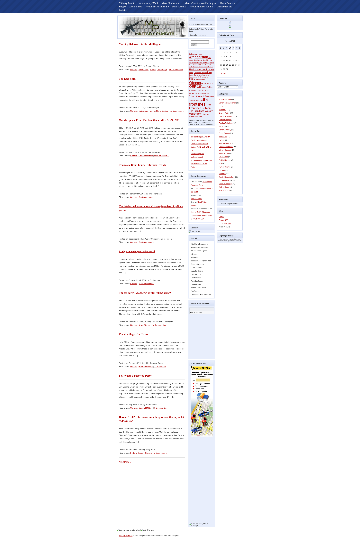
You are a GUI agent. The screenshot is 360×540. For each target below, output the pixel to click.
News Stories (162, 111)
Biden (206, 62)
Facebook (205, 65)
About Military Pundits (201, 6)
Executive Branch (225, 116)
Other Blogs (162, 69)
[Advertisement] (197, 480)
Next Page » (125, 462)
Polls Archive (179, 6)
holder (191, 73)
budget (212, 62)
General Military (146, 156)
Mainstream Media (147, 111)
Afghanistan (198, 57)
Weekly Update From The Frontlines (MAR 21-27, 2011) (149, 120)
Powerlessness (196, 199)
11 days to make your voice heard (137, 251)
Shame (199, 96)
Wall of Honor (224, 187)
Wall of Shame (224, 191)
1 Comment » (160, 366)
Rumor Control (224, 167)
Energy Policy (224, 113)
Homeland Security (200, 73)
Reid (204, 93)
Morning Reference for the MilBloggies (140, 44)
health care (143, 69)
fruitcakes (192, 67)
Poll (220, 164)
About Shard (135, 6)
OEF (192, 86)
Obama (195, 83)
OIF (199, 86)
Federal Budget (137, 453)
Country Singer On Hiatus (133, 334)
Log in (221, 217)
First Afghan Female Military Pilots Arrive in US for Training (201, 164)
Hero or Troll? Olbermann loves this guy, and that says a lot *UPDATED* (201, 215)
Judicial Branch (225, 143)
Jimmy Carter (193, 75)
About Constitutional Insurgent (200, 3)
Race (200, 93)
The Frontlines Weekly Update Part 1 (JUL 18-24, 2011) (201, 147)
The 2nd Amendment (199, 140)
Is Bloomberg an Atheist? (200, 137)
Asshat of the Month (203, 60)
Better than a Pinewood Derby (135, 375)
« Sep (223, 73)
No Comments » (176, 69)
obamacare (207, 83)
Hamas (210, 67)
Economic (222, 110)
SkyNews (205, 96)
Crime (221, 106)
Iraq (209, 72)
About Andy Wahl (148, 3)
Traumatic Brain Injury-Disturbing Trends (142, 165)
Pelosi (204, 87)
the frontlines (199, 101)
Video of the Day (225, 184)
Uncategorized (224, 180)
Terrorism (222, 174)
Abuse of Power (225, 100)
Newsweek (201, 79)
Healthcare (195, 69)
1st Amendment (196, 54)
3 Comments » (160, 408)
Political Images (225, 160)
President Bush (194, 90)
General (133, 69)
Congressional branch (227, 103)
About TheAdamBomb (157, 6)
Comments (225, 224)
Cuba (191, 65)
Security (222, 170)
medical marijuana (201, 77)
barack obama (194, 62)
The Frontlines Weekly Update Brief (201, 112)
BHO (201, 62)
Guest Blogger (224, 133)
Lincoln (201, 75)
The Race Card (127, 78)
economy (197, 65)
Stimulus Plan (197, 100)
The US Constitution (226, 177)
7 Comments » (160, 453)
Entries (223, 220)
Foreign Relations (225, 123)
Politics (210, 87)
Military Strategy (225, 150)
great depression (202, 67)
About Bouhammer (171, 3)
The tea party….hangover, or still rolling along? (145, 293)
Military (193, 79)
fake (210, 65)
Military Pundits (127, 3)
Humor (153, 69)
